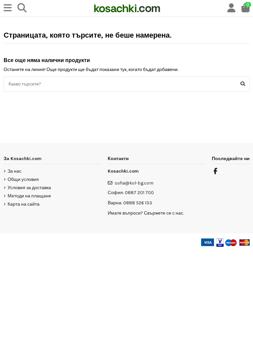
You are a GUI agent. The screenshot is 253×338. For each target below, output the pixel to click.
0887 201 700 (139, 192)
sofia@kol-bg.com (134, 183)
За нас (14, 171)
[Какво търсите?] (243, 84)
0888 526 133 (137, 203)
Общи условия (23, 179)
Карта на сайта (24, 204)
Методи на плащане (29, 196)
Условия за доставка (29, 187)
